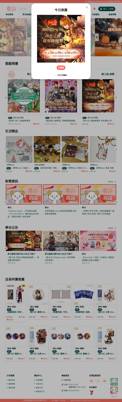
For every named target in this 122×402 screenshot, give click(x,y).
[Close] (87, 7)
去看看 (61, 68)
